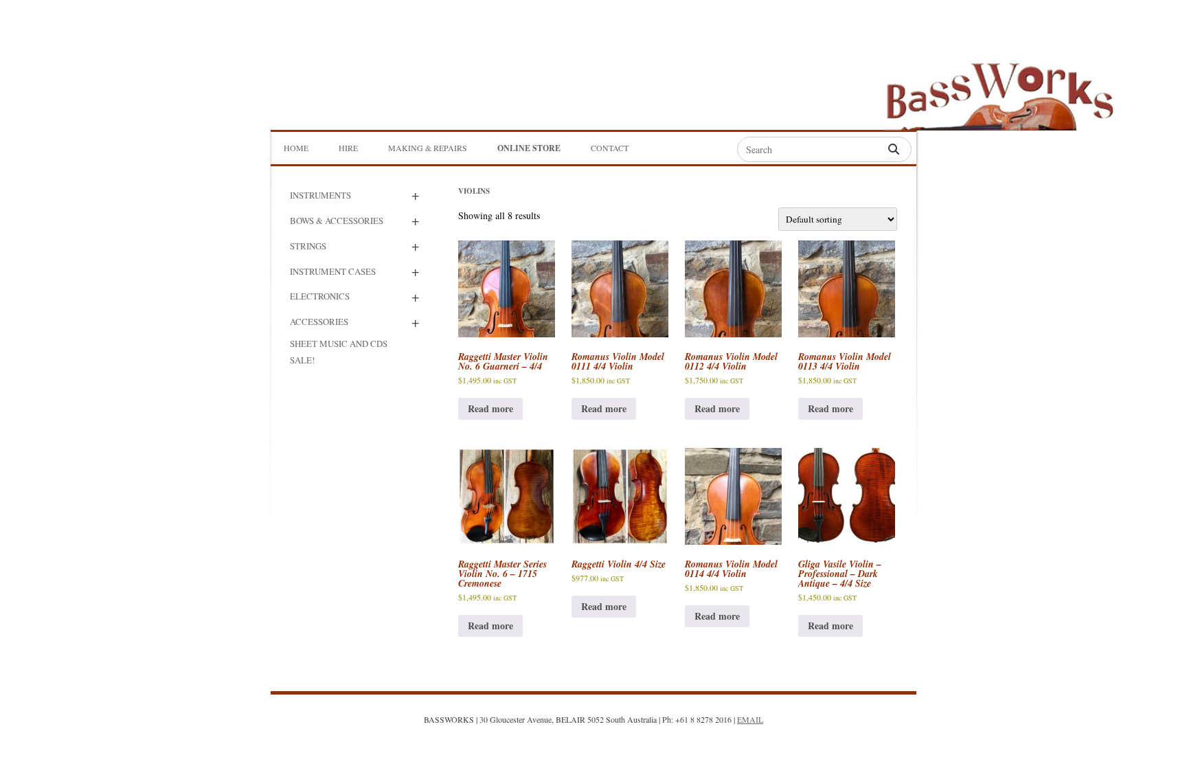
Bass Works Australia (999, 90)
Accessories (319, 321)
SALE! (302, 360)
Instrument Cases (333, 271)
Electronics (320, 296)
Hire (348, 147)
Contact (610, 147)
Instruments (320, 195)
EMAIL (750, 719)
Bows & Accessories (336, 220)
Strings (308, 246)
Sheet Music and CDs (338, 343)
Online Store (529, 148)
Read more (490, 408)
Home (296, 147)
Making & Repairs (427, 147)
